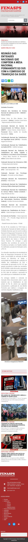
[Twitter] (23, 2)
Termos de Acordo (8, 516)
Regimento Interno (11, 507)
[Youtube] (26, 2)
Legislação (6, 510)
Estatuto (9, 505)
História (8, 502)
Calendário (6, 512)
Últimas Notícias (7, 513)
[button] (24, 24)
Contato (5, 518)
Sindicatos (6, 515)
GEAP (5, 519)
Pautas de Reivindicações (9, 508)
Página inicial (4, 40)
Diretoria (9, 504)
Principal (6, 499)
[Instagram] (21, 2)
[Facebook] (18, 2)
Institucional (6, 501)
